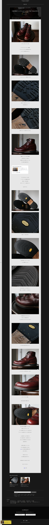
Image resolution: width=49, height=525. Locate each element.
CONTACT (25, 510)
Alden (19, 494)
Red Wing (14, 486)
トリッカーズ (22, 494)
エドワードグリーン (33, 494)
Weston (29, 494)
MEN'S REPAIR (11, 486)
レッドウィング (16, 494)
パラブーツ (26, 494)
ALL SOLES (27, 486)
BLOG (25, 4)
